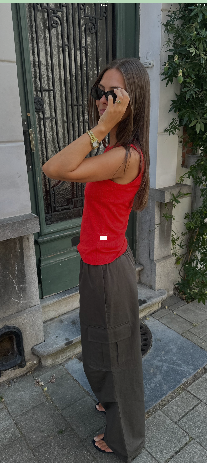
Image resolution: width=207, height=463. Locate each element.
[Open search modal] (197, 5)
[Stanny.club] (103, 5)
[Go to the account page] (200, 5)
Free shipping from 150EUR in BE (103, 1)
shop (103, 238)
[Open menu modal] (3, 5)
